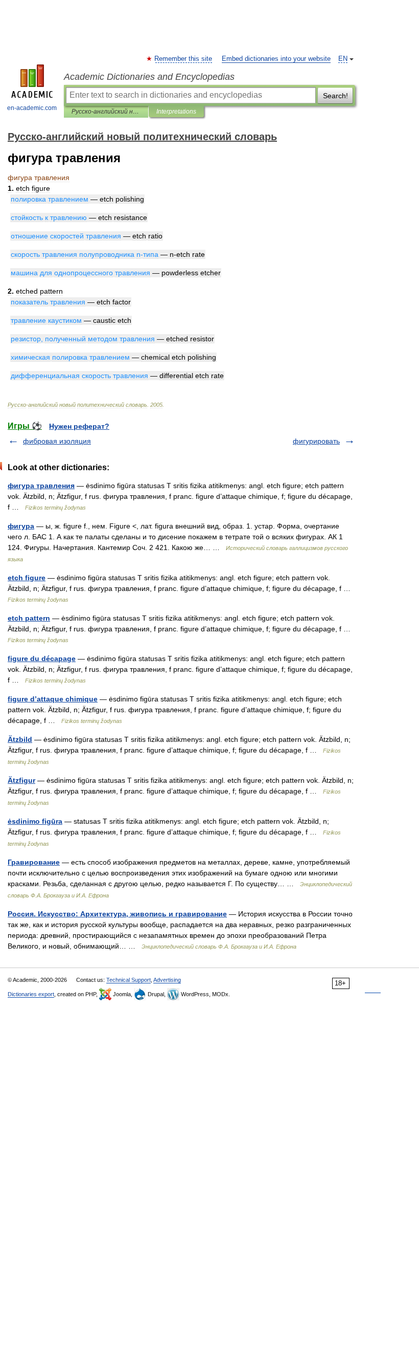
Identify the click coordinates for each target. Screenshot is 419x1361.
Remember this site (183, 58)
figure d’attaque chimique (53, 699)
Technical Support (128, 980)
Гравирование (34, 862)
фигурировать (316, 441)
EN (342, 58)
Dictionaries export (31, 994)
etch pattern (29, 618)
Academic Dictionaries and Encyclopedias (149, 77)
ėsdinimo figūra (35, 821)
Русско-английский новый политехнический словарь (106, 111)
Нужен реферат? (79, 426)
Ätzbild (20, 739)
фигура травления (41, 485)
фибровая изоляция (57, 441)
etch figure (26, 578)
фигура (21, 526)
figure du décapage (42, 658)
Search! (335, 96)
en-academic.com (32, 108)
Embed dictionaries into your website (276, 58)
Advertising (167, 980)
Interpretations (176, 111)
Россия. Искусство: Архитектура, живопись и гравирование (117, 914)
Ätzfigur (21, 780)
